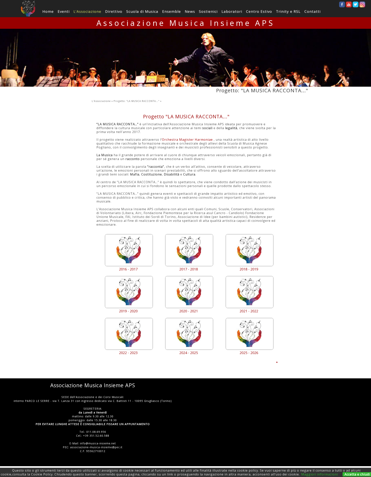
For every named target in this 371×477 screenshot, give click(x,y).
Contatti (312, 11)
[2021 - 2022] (250, 307)
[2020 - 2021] (189, 307)
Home (48, 11)
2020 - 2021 (188, 311)
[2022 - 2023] (129, 349)
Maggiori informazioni (319, 474)
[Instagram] (362, 3)
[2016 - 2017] (129, 265)
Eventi (64, 11)
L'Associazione (87, 11)
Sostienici (208, 11)
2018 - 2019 (249, 269)
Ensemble (171, 11)
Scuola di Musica (142, 11)
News (190, 11)
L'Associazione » (103, 101)
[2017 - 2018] (189, 265)
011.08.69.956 (96, 432)
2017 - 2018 (188, 269)
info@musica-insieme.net (98, 443)
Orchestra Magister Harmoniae (187, 139)
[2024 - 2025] (189, 349)
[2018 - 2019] (250, 265)
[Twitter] (355, 3)
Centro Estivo (259, 11)
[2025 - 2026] (250, 349)
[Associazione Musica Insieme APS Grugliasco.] (28, 8)
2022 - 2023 (128, 352)
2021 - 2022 (249, 311)
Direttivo (113, 11)
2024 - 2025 (188, 352)
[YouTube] (349, 3)
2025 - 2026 (249, 352)
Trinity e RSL (288, 11)
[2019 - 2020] (129, 307)
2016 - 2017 (128, 269)
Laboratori (231, 11)
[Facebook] (342, 3)
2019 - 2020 (128, 311)
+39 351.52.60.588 (96, 435)
